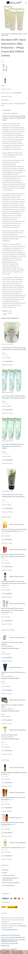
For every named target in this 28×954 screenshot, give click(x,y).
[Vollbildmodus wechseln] (2, 951)
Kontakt (4, 872)
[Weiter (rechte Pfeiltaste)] (2, 953)
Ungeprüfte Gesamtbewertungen (10, 648)
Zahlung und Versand (8, 875)
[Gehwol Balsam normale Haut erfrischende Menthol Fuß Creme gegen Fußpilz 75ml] (5, 67)
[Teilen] (3, 951)
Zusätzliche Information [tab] (10, 113)
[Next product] (2, 62)
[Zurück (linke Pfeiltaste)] (0, 953)
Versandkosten (17, 92)
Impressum (5, 870)
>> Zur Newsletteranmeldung (9, 929)
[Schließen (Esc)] (5, 951)
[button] (26, 3)
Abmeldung (23, 925)
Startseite (5, 34)
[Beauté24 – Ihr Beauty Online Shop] (14, 2)
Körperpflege (16, 34)
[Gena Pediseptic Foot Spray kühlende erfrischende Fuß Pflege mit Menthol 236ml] (5, 79)
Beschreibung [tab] (6, 110)
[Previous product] (2, 73)
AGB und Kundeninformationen (11, 882)
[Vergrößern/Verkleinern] (0, 951)
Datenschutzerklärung (8, 885)
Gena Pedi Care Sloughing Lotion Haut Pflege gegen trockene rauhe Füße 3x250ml (13, 446)
